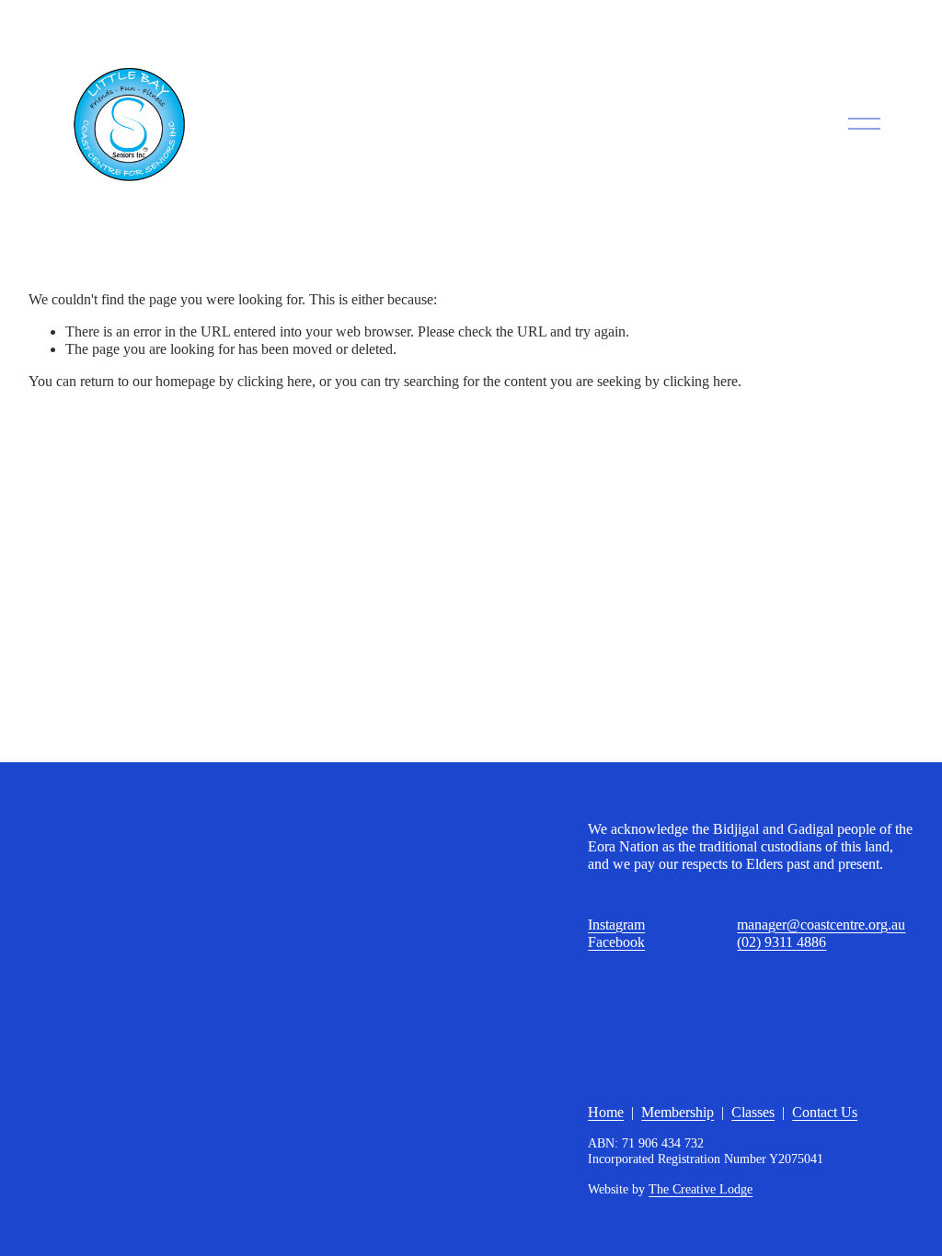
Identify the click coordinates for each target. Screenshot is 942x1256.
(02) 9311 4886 (781, 942)
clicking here (274, 381)
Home (606, 1112)
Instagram (616, 924)
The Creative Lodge (700, 1189)
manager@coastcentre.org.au (821, 924)
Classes (753, 1112)
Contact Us (824, 1112)
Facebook (616, 942)
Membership (677, 1112)
